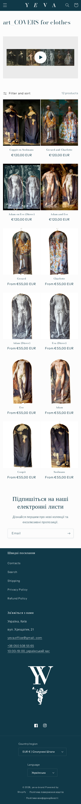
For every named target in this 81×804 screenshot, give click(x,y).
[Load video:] (40, 57)
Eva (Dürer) (59, 343)
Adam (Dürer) (22, 343)
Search (12, 572)
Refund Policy (17, 598)
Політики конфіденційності (42, 798)
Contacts (14, 563)
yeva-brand (38, 787)
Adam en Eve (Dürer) (21, 214)
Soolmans (59, 472)
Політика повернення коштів (46, 792)
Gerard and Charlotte (59, 149)
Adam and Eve (59, 214)
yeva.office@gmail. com (25, 638)
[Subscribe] (69, 533)
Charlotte (59, 278)
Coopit (22, 472)
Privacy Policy (18, 589)
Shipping (14, 581)
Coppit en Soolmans (22, 149)
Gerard (21, 278)
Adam (59, 407)
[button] (5, 5)
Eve (21, 407)
